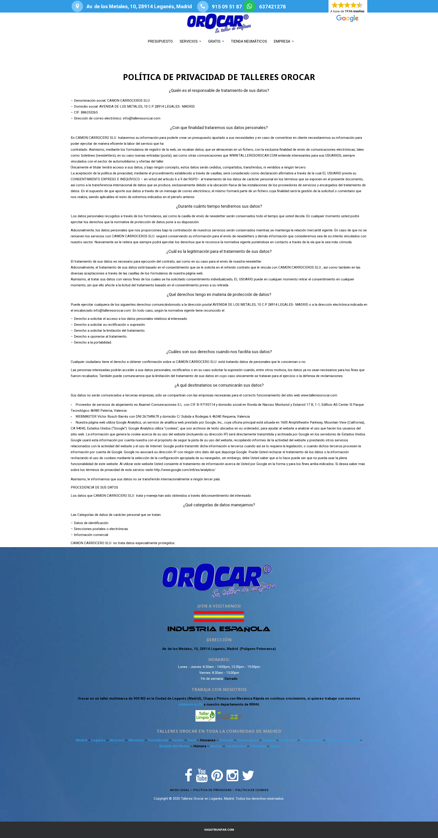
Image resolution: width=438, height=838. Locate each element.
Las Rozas (288, 740)
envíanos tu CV (190, 704)
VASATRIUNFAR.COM (219, 830)
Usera (275, 746)
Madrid (82, 740)
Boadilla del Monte (174, 746)
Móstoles (136, 740)
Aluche (216, 746)
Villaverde (258, 746)
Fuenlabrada (158, 740)
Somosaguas (248, 740)
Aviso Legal (180, 790)
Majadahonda (312, 740)
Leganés (98, 740)
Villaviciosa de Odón (342, 740)
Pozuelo (227, 740)
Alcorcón (117, 740)
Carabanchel (236, 746)
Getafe (178, 740)
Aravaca (269, 740)
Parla (192, 740)
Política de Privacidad (212, 790)
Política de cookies (252, 790)
